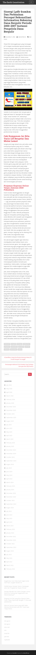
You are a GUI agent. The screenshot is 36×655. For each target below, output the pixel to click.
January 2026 (10, 403)
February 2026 (10, 399)
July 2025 (9, 425)
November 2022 (11, 540)
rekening (6, 349)
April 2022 (9, 562)
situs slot (7, 627)
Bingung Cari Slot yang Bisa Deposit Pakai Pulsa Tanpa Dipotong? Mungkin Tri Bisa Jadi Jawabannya (17, 600)
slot (5, 630)
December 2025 (11, 407)
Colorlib (14, 653)
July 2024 (9, 468)
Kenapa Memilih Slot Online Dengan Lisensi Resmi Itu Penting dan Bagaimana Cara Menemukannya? (17, 593)
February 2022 (10, 569)
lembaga (19, 344)
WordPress (26, 653)
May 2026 (9, 389)
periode (27, 347)
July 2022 (9, 554)
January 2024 (10, 489)
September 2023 (11, 504)
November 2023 (11, 497)
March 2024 (9, 482)
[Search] (30, 374)
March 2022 (9, 565)
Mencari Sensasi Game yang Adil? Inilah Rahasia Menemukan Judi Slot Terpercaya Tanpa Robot (16, 607)
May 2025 (9, 432)
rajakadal (7, 640)
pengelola (7, 347)
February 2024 (10, 486)
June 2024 (9, 471)
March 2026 (9, 396)
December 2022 (11, 536)
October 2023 (10, 500)
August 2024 (10, 464)
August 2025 (10, 421)
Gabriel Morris (22, 37)
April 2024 (9, 479)
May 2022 (9, 558)
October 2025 (10, 414)
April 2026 (9, 392)
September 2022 (11, 547)
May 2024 (9, 475)
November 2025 (11, 410)
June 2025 (9, 428)
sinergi (20, 349)
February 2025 (10, 443)
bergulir (13, 344)
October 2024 (10, 457)
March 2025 (9, 439)
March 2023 (9, 526)
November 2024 (11, 453)
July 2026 (9, 385)
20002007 (7, 344)
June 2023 (9, 515)
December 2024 (11, 450)
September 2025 (11, 417)
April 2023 (9, 522)
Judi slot (6, 636)
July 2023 (9, 511)
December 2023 (11, 493)
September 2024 (11, 461)
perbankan (14, 347)
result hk (6, 633)
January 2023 (10, 533)
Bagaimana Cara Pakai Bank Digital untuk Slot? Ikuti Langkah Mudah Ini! (16, 582)
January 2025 (10, 446)
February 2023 (10, 529)
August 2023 (10, 508)
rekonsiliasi (14, 349)
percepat (21, 347)
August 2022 (10, 551)
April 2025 (9, 435)
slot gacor (7, 621)
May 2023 (9, 518)
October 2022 (10, 544)
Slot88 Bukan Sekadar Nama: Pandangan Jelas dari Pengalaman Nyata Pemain (16, 587)
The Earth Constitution (13, 2)
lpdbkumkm (26, 344)
